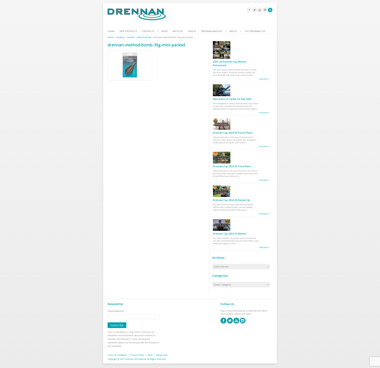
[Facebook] (249, 10)
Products (148, 31)
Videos (192, 31)
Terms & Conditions (117, 355)
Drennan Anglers (211, 31)
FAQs (150, 355)
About (233, 31)
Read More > (264, 79)
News (165, 31)
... (253, 75)
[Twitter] (254, 10)
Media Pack (161, 355)
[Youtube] (260, 10)
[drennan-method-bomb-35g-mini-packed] (130, 66)
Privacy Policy (137, 355)
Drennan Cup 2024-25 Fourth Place (232, 132)
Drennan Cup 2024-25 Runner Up (231, 200)
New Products (128, 31)
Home (111, 31)
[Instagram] (265, 10)
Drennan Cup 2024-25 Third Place (232, 166)
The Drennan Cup (254, 31)
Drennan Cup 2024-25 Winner (229, 233)
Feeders (131, 37)
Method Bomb (144, 37)
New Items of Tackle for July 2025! (232, 99)
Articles (178, 31)
